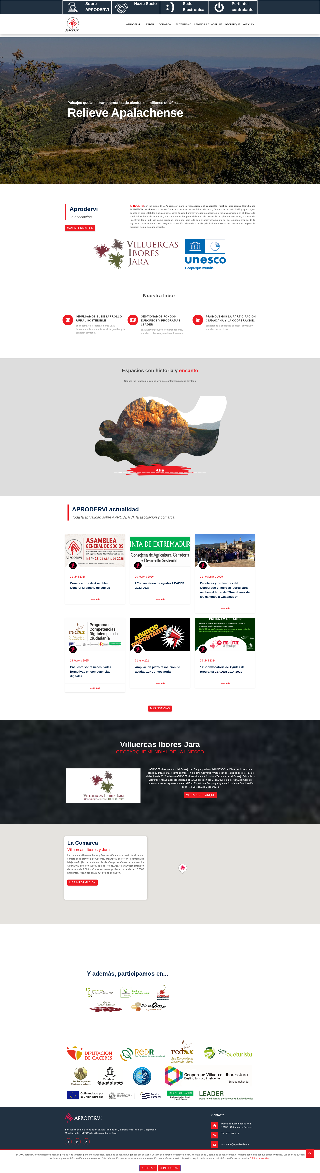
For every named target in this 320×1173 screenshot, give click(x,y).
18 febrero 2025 (79, 660)
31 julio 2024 (142, 660)
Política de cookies (259, 1158)
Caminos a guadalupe (208, 24)
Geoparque (232, 24)
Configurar (169, 1168)
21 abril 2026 (78, 576)
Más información (80, 228)
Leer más (95, 599)
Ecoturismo (183, 24)
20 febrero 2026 (144, 576)
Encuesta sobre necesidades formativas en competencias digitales (90, 671)
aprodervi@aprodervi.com (235, 1144)
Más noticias (160, 708)
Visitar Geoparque (200, 795)
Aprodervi (133, 24)
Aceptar (148, 1168)
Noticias (248, 24)
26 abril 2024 (208, 660)
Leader (149, 24)
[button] (103, 437)
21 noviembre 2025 (211, 576)
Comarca (165, 24)
